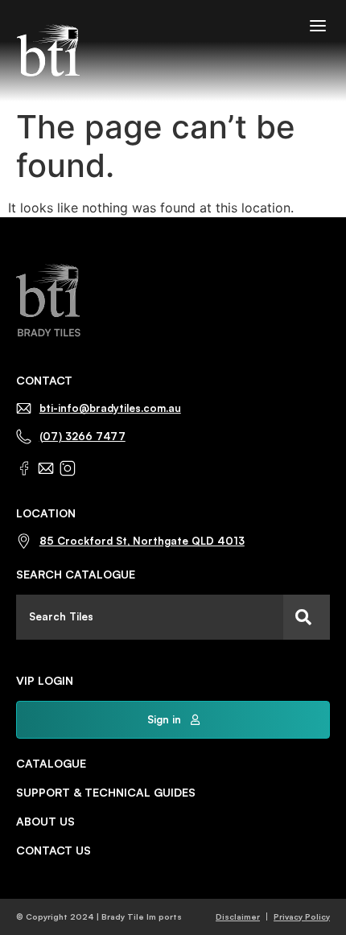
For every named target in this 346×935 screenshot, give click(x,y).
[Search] (306, 617)
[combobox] (149, 617)
